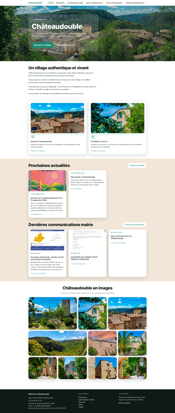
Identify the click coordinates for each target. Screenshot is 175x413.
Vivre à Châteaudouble (114, 3)
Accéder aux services (98, 151)
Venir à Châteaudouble (94, 3)
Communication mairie (75, 3)
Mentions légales (124, 403)
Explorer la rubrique (37, 151)
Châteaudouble (35, 3)
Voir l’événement (36, 214)
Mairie (81, 404)
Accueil (50, 3)
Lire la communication (38, 273)
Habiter (81, 407)
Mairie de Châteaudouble (135, 3)
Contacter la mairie (66, 45)
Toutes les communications (134, 225)
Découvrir (82, 402)
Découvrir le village (42, 45)
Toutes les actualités (137, 165)
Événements (60, 3)
